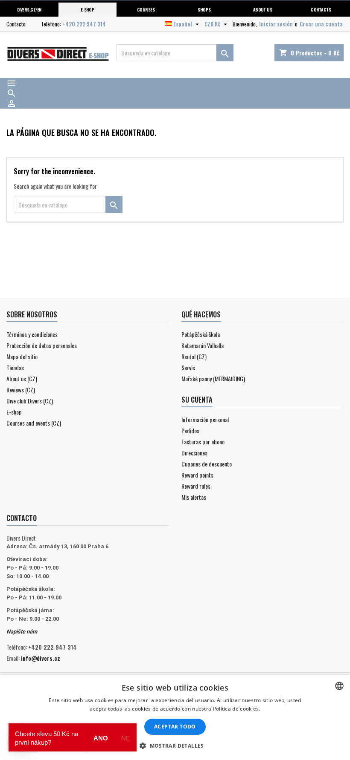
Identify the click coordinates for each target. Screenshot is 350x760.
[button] (175, 745)
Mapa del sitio (22, 356)
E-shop (88, 9)
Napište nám (21, 631)
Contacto (16, 24)
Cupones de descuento (206, 463)
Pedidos (190, 430)
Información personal (205, 419)
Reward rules (195, 485)
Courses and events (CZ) (33, 422)
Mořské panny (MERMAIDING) (213, 378)
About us (262, 9)
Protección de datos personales (41, 345)
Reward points (197, 474)
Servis (188, 367)
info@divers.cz (40, 657)
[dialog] (175, 717)
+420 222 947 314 (84, 24)
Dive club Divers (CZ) (29, 400)
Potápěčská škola (200, 334)
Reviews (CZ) (20, 389)
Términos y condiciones (32, 334)
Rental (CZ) (194, 356)
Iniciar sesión (276, 24)
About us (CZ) (21, 378)
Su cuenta (197, 399)
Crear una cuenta (321, 24)
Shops (204, 9)
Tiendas (15, 367)
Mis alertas (193, 496)
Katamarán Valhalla (202, 345)
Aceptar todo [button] (175, 726)
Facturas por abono (203, 441)
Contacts (321, 9)
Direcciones (194, 452)
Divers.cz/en (29, 9)
